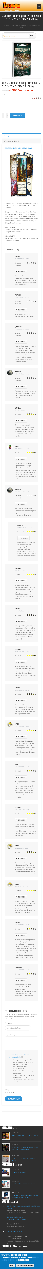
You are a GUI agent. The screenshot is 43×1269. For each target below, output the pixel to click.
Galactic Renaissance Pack (21, 1172)
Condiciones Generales (15, 1217)
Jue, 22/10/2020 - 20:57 (22, 848)
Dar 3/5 (9, 1092)
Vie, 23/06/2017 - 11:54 (22, 259)
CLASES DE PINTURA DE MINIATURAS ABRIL (25, 1160)
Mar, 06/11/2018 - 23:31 (22, 570)
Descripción (8, 136)
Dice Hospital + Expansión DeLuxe (23, 1184)
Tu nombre (8, 1023)
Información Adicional (11, 141)
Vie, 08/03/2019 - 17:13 (22, 651)
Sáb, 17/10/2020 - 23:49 (22, 809)
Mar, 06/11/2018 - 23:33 (24, 527)
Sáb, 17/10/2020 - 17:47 (22, 767)
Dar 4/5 (11, 1092)
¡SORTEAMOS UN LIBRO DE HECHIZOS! (25, 1135)
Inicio (21, 23)
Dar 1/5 (6, 1092)
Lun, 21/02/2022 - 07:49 (22, 970)
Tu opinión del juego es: (13, 1035)
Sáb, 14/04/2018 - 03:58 (22, 374)
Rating (7, 1090)
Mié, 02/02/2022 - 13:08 (22, 925)
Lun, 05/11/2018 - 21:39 (22, 491)
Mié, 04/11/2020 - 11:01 (22, 886)
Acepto (12, 1265)
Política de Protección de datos (17, 1219)
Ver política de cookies (25, 1265)
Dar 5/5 (13, 1092)
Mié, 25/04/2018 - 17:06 (22, 448)
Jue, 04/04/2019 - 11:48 (22, 690)
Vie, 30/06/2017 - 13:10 (22, 329)
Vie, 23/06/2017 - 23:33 (22, 297)
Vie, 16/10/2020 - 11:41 (22, 726)
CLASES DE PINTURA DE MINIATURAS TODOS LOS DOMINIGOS (25, 1148)
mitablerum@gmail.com (15, 1231)
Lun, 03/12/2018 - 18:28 (22, 611)
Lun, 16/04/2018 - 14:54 (22, 410)
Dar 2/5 (8, 1092)
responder (21, 271)
